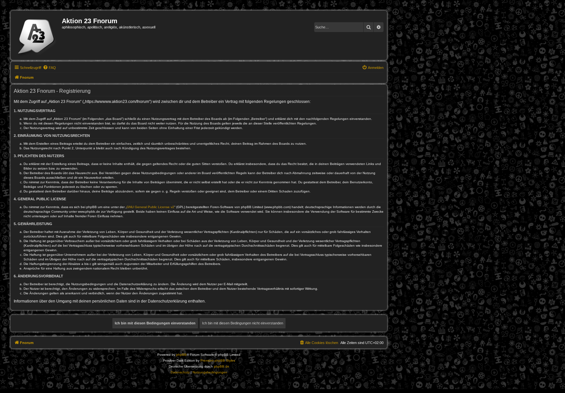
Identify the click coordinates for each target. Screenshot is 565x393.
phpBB (181, 354)
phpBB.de (221, 366)
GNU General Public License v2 (150, 207)
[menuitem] (49, 68)
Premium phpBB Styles (217, 360)
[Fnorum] (37, 35)
